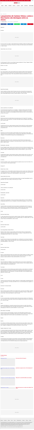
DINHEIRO (9, 5)
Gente (12, 0)
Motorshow (21, 0)
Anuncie (32, 0)
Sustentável (27, 0)
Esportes (17, 0)
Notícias (2, 420)
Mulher (25, 0)
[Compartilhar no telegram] (24, 24)
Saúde (9, 0)
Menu (19, 0)
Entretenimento (16, 21)
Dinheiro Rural (6, 0)
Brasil (2, 5)
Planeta (14, 0)
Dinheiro (3, 0)
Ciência (27, 420)
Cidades (23, 420)
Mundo (6, 5)
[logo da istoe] (17, 3)
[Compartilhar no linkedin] (10, 24)
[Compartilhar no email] (30, 24)
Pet (30, 0)
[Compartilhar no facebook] (4, 24)
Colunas (18, 5)
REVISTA (14, 5)
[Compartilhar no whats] (17, 24)
